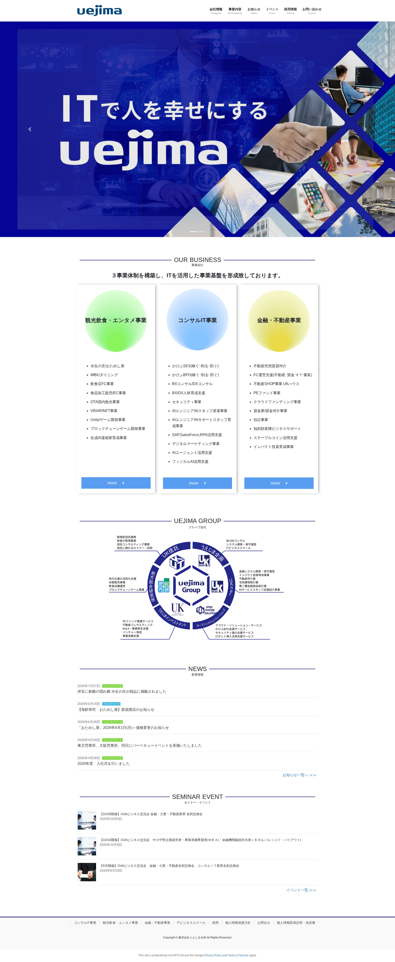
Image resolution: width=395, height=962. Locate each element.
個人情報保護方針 (238, 922)
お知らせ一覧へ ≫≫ (299, 775)
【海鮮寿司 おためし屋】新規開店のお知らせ (115, 709)
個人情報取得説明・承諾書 (296, 922)
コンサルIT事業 (85, 922)
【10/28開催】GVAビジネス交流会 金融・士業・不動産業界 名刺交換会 (151, 814)
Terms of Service (238, 955)
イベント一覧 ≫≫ (301, 890)
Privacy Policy (213, 955)
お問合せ (263, 922)
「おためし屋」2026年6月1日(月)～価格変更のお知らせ (123, 728)
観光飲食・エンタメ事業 (120, 922)
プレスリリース (111, 704)
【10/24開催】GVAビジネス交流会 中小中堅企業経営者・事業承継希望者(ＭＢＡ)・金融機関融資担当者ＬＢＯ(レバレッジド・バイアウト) (200, 840)
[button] (29, 129)
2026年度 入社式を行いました (103, 763)
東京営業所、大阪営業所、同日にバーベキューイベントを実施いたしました (139, 745)
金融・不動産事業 (157, 922)
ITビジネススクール (191, 922)
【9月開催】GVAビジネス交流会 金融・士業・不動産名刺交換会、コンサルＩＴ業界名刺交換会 (169, 866)
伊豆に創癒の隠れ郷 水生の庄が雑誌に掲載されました (121, 691)
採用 (215, 922)
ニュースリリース (112, 686)
